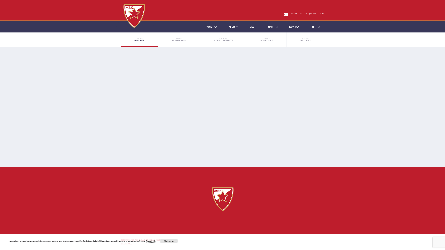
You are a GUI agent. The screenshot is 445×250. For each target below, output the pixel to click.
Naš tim (273, 27)
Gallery (305, 39)
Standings (178, 39)
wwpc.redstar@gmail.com (307, 13)
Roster (139, 39)
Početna (211, 27)
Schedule (266, 39)
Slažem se (169, 241)
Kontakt (295, 27)
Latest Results (222, 39)
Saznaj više (151, 241)
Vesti (253, 27)
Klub (232, 27)
